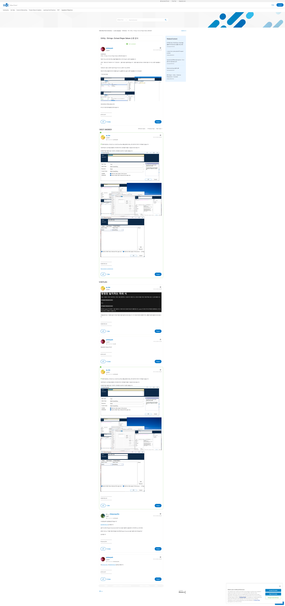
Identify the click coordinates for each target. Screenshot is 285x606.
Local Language (117, 30)
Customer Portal (165, 1)
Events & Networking (22, 10)
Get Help (13, 10)
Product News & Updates (35, 10)
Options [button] (183, 30)
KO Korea (124, 30)
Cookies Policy (243, 597)
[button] (103, 121)
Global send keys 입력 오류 (173, 68)
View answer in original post (107, 268)
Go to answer (132, 44)
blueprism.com (182, 1)
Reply (158, 122)
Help (272, 5)
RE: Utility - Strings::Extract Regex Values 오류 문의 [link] (140, 30)
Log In (280, 5)
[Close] (280, 586)
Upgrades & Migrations (67, 10)
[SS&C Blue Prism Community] (10, 5)
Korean (169, 46)
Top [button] (102, 591)
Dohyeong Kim (105, 564)
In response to (112, 139)
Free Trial (174, 1)
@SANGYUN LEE (104, 524)
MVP (58, 10)
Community (6, 10)
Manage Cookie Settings (273, 597)
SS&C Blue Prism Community (105, 30)
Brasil (169, 55)
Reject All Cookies (273, 594)
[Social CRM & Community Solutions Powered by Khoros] (182, 591)
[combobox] (148, 20)
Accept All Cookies (273, 590)
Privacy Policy (257, 600)
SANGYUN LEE (112, 564)
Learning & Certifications (49, 10)
